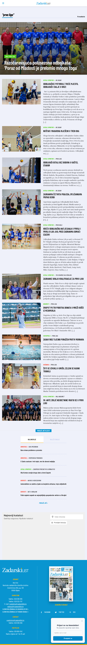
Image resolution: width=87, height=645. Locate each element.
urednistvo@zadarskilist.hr (15, 620)
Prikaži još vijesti (43, 431)
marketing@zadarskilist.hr (18, 604)
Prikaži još (43, 503)
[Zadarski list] (44, 3)
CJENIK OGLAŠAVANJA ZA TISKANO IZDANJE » (15, 612)
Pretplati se (68, 638)
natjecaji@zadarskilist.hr (15, 606)
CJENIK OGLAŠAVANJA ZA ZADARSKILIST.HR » (15, 609)
